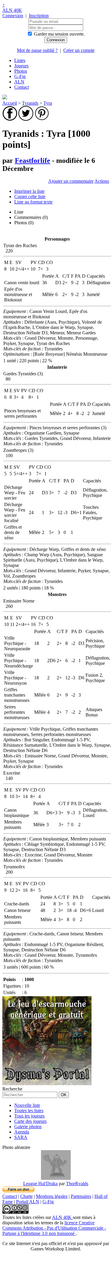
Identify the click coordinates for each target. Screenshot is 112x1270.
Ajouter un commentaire (71, 181)
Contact (21, 87)
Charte (26, 1196)
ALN (19, 81)
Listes (19, 60)
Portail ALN (27, 1201)
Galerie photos (28, 1126)
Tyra (47, 103)
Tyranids (30, 103)
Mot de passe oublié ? (37, 50)
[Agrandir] (56, 1178)
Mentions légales (51, 1196)
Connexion (12, 15)
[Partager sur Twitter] (25, 119)
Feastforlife (32, 160)
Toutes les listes (28, 1110)
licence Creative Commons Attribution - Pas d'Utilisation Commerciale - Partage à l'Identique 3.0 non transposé (54, 1228)
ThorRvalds (77, 1183)
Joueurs (21, 65)
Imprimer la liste (29, 191)
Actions (101, 181)
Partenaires (81, 1196)
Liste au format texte (33, 201)
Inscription (39, 15)
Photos (20, 71)
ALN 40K (12, 10)
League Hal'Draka (40, 1183)
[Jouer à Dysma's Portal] (47, 1083)
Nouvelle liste (27, 1105)
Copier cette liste (29, 196)
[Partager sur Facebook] (9, 119)
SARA (20, 1137)
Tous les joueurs (29, 1115)
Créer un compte (78, 50)
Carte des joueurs (30, 1121)
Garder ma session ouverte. (59, 33)
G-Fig (20, 76)
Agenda (21, 1131)
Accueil (9, 103)
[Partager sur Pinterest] (41, 119)
